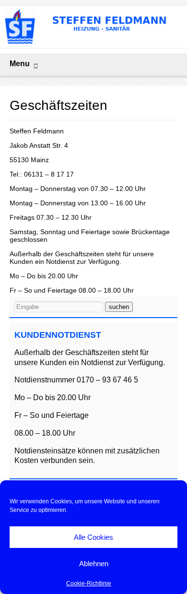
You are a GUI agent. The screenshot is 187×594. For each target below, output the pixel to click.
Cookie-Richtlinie (88, 583)
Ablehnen (93, 563)
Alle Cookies (93, 537)
